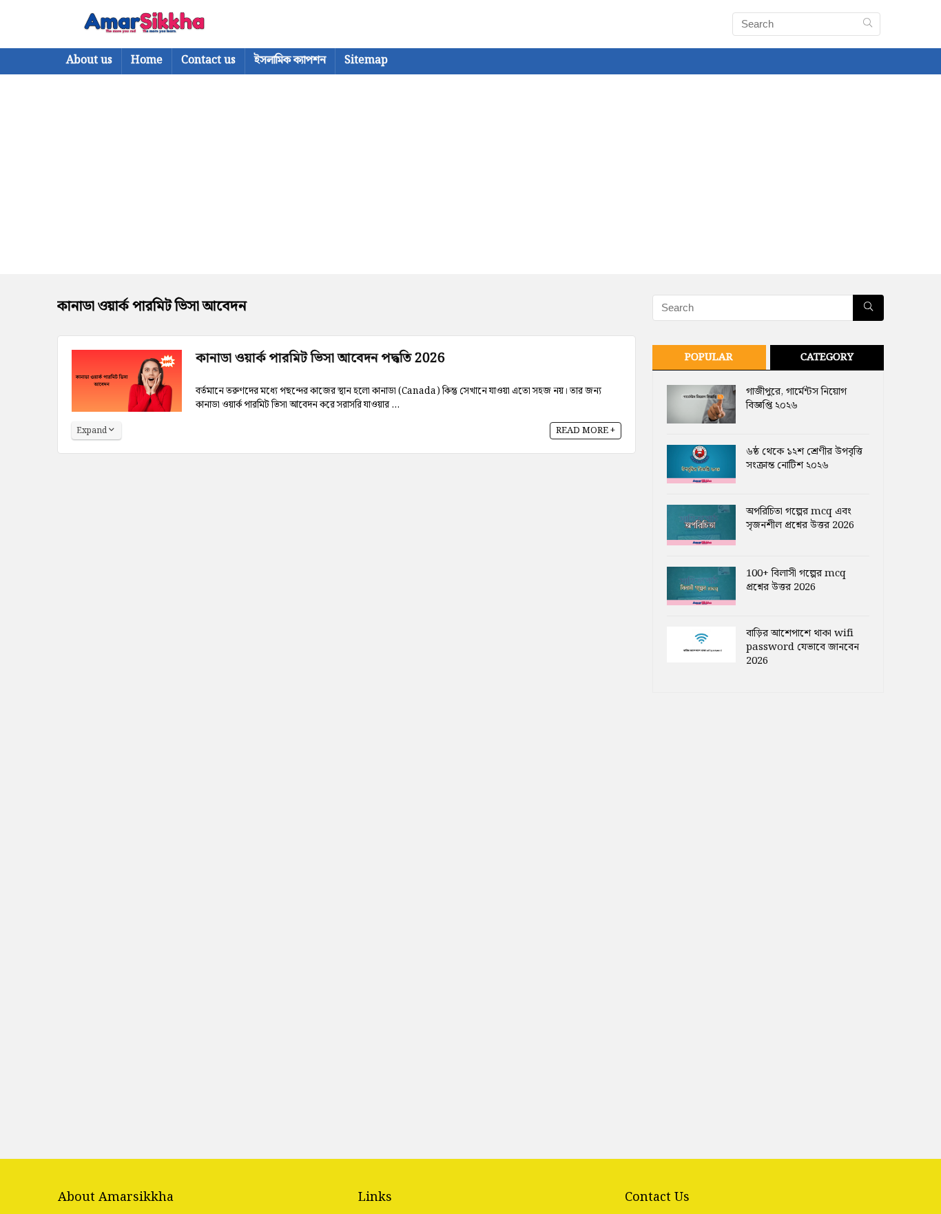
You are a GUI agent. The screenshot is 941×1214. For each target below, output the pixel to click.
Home (147, 60)
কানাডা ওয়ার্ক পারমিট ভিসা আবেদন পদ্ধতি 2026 (320, 358)
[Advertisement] (470, 177)
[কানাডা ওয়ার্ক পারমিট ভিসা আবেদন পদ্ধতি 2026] (127, 358)
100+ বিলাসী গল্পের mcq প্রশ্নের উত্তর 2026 (796, 580)
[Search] (867, 24)
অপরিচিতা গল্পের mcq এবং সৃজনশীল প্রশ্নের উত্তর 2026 (800, 518)
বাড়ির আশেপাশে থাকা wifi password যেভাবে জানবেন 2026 (802, 647)
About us (89, 60)
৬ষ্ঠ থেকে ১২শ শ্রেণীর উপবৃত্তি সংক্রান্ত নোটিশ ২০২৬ (804, 458)
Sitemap (366, 60)
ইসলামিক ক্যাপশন (290, 60)
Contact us (208, 60)
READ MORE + (585, 430)
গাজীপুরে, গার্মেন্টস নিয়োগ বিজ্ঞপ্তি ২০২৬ (796, 399)
